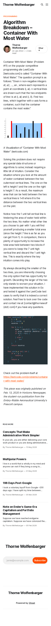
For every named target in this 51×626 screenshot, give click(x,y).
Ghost (32, 603)
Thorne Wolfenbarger (19, 4)
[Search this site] (42, 4)
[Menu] (47, 4)
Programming (10, 16)
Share (41, 49)
